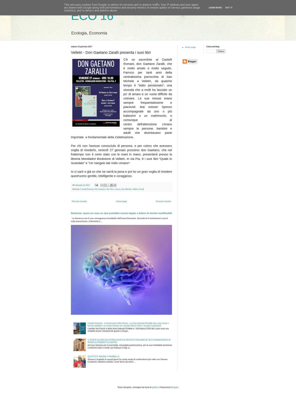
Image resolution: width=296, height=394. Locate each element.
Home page (121, 201)
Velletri (135, 189)
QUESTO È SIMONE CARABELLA (103, 356)
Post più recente (79, 201)
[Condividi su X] (108, 185)
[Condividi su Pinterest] (115, 185)
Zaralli (141, 189)
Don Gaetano (100, 189)
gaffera (155, 387)
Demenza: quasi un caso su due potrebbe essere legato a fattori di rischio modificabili (121, 213)
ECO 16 (92, 15)
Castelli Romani (87, 189)
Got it (229, 8)
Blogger (174, 387)
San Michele (126, 189)
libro (112, 189)
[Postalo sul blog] (105, 185)
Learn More (215, 8)
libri (108, 189)
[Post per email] (96, 185)
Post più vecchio (163, 201)
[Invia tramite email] (102, 185)
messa (117, 189)
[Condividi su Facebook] (111, 185)
